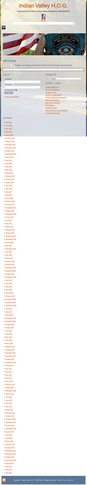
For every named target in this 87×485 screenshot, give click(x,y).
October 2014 (9, 457)
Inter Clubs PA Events (53, 103)
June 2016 (8, 400)
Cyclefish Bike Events (53, 113)
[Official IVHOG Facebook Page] (43, 16)
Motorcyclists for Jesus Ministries (57, 110)
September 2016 (10, 391)
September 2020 (10, 277)
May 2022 (8, 245)
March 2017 (9, 381)
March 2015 (9, 441)
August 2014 (9, 463)
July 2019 (8, 308)
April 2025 (8, 170)
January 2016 (9, 416)
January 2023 (9, 233)
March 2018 (9, 343)
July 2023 (8, 220)
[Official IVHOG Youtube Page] (43, 19)
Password (8, 84)
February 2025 (10, 176)
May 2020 (8, 286)
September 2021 (10, 249)
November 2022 (10, 236)
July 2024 (8, 185)
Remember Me (9, 90)
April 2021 (8, 255)
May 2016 (8, 403)
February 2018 (10, 346)
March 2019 (9, 315)
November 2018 (10, 321)
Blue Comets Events (52, 100)
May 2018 (8, 337)
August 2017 (9, 365)
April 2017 (8, 378)
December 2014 (10, 451)
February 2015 (10, 444)
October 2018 (9, 324)
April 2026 (8, 132)
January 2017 (9, 387)
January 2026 (9, 141)
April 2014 (8, 473)
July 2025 (8, 160)
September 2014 (10, 460)
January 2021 (9, 264)
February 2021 (10, 261)
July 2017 (8, 368)
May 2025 (8, 166)
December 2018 (10, 318)
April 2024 (8, 195)
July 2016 (8, 397)
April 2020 (8, 289)
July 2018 (8, 331)
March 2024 (9, 198)
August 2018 (9, 327)
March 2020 (9, 293)
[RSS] (4, 480)
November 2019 (10, 302)
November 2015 (10, 422)
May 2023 (8, 223)
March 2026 (9, 135)
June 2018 (8, 334)
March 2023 (9, 226)
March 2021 (9, 258)
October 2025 (9, 151)
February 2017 (10, 384)
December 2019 (10, 299)
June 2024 (8, 188)
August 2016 (9, 394)
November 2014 (10, 454)
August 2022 (9, 242)
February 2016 (10, 413)
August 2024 (9, 182)
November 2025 (10, 148)
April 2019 (8, 312)
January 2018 (9, 350)
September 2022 (10, 239)
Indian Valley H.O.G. (43, 6)
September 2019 (10, 305)
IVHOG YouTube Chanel (54, 95)
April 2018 (8, 340)
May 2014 (8, 469)
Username (8, 79)
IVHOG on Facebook (52, 90)
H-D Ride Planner (51, 108)
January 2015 (9, 447)
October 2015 (9, 425)
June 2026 (8, 125)
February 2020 (10, 296)
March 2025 (9, 173)
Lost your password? (12, 97)
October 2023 (9, 211)
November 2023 (10, 207)
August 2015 (9, 432)
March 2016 (9, 409)
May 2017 (8, 375)
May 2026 (8, 129)
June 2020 (8, 283)
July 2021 (8, 252)
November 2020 (10, 271)
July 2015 (8, 435)
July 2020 (8, 280)
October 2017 (9, 359)
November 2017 (10, 356)
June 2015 (8, 438)
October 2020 (9, 274)
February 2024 (10, 201)
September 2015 (10, 428)
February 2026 (10, 138)
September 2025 (10, 154)
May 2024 (8, 192)
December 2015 (10, 419)
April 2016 (8, 406)
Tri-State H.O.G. (51, 92)
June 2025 (8, 163)
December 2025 (10, 144)
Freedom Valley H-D (52, 87)
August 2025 (9, 157)
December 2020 (10, 267)
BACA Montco (50, 105)
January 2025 (9, 179)
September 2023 (10, 214)
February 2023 (10, 230)
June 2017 (8, 372)
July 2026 (8, 122)
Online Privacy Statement (65, 480)
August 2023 (9, 217)
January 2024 (9, 204)
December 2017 (10, 353)
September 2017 (10, 362)
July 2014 (8, 466)
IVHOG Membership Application (56, 97)
